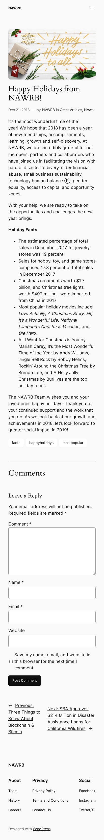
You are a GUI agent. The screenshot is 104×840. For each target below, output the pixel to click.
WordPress (41, 829)
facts (16, 442)
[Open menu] (93, 8)
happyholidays (41, 442)
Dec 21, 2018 (19, 110)
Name (16, 582)
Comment (20, 524)
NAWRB (14, 8)
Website (16, 630)
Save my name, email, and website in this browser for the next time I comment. (52, 661)
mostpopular (73, 442)
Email (15, 606)
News (88, 110)
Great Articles (71, 110)
